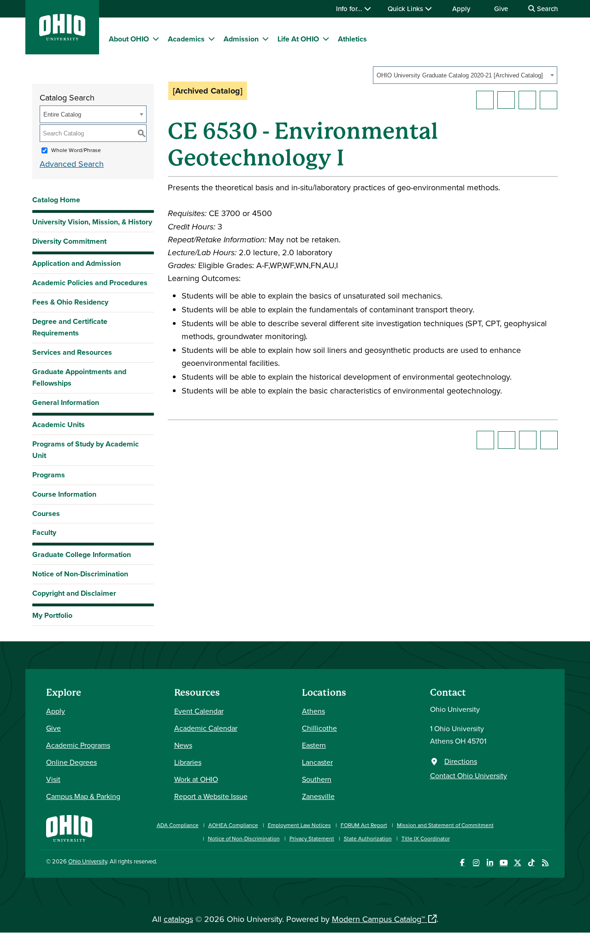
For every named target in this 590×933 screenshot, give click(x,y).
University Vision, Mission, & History (92, 222)
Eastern (314, 745)
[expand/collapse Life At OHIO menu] (326, 39)
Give (501, 8)
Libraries (187, 762)
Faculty (44, 532)
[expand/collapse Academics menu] (211, 39)
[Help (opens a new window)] (548, 100)
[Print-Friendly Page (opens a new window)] (527, 100)
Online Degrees (71, 762)
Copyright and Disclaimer (74, 593)
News (183, 745)
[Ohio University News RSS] (545, 862)
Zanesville (318, 796)
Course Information (64, 494)
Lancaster (317, 762)
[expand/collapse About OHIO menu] (156, 39)
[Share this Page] (506, 100)
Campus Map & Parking (83, 796)
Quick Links (406, 8)
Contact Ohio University (468, 775)
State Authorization (368, 838)
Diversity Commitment (69, 241)
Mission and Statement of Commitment (445, 825)
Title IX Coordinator (425, 838)
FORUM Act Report (364, 825)
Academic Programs (78, 745)
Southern (316, 779)
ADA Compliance (178, 825)
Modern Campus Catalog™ (378, 919)
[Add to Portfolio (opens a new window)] (485, 100)
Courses (46, 513)
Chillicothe (319, 728)
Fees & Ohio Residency (70, 302)
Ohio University (87, 861)
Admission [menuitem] (241, 39)
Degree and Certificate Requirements (69, 327)
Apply (461, 8)
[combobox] (465, 75)
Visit (53, 779)
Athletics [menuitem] (352, 39)
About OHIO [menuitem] (129, 39)
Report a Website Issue (211, 796)
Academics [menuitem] (186, 39)
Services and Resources (72, 352)
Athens (313, 711)
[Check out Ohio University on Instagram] (476, 862)
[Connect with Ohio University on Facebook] (462, 862)
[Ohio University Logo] (62, 37)
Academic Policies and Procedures (90, 282)
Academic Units (58, 424)
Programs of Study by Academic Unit (85, 450)
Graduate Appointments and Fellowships (79, 377)
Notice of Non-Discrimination (80, 574)
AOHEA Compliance (233, 825)
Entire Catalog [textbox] (62, 114)
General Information (65, 402)
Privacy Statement (311, 838)
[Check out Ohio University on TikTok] (531, 862)
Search (546, 8)
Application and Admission (76, 263)
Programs (48, 474)
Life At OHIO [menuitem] (298, 39)
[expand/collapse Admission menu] (265, 39)
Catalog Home (56, 199)
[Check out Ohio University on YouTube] (503, 862)
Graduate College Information (81, 556)
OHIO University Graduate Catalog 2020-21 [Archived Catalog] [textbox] (460, 75)
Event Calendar (199, 711)
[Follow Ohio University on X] (517, 862)
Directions (460, 761)
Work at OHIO (196, 779)
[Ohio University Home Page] (69, 827)
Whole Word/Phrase (76, 150)
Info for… (350, 8)
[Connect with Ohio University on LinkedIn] (490, 862)
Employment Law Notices (299, 825)
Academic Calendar (205, 728)
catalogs (178, 919)
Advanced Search (72, 164)
